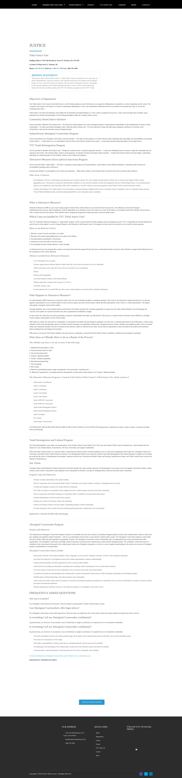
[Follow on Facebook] (141, 774)
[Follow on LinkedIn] (151, 774)
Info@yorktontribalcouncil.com (93, 691)
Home (34, 5)
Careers (122, 5)
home (98, 733)
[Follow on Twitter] (146, 774)
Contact (146, 5)
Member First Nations (53, 5)
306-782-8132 (40, 68)
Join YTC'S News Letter (91, 702)
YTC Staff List (106, 5)
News (133, 5)
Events (91, 5)
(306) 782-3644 (93, 694)
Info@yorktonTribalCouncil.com (75, 739)
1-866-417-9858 (57, 68)
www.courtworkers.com (82, 656)
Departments (75, 5)
